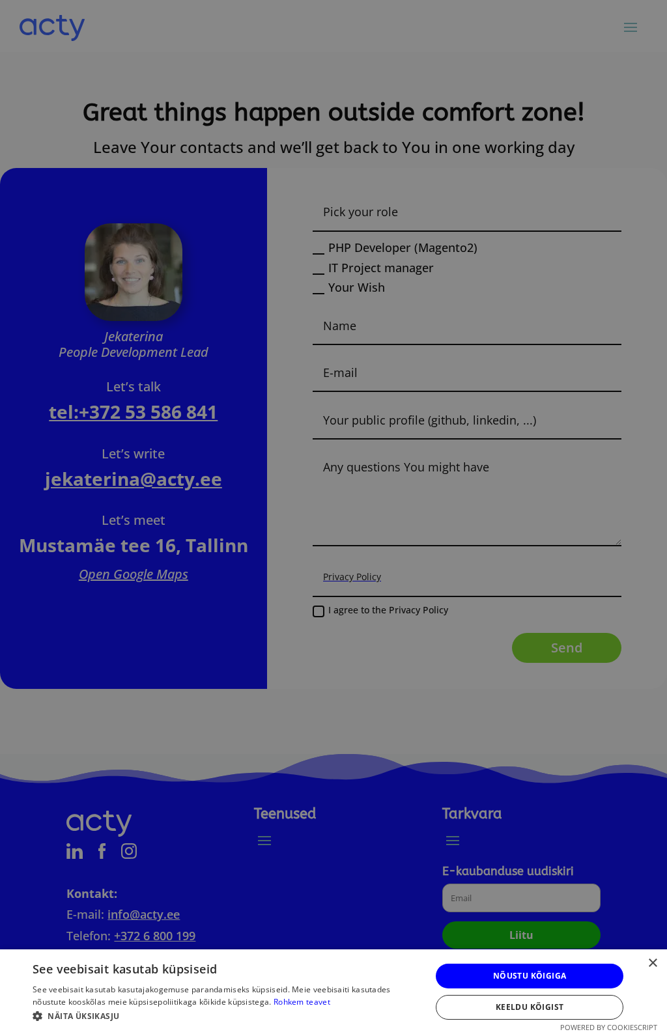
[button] (226, 1016)
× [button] (652, 963)
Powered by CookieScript (608, 1027)
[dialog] (333, 517)
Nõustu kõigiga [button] (530, 975)
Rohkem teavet (302, 1001)
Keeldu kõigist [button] (530, 1007)
